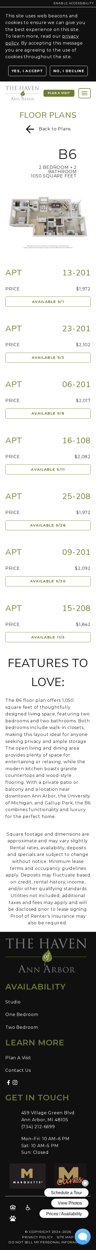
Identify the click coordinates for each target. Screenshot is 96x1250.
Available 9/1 (48, 301)
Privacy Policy (37, 1237)
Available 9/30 (48, 581)
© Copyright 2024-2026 (48, 1232)
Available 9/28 (48, 525)
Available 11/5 (48, 637)
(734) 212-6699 (38, 1126)
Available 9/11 (48, 469)
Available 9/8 (48, 413)
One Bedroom (21, 1014)
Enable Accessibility (74, 3)
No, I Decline (68, 71)
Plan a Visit (59, 93)
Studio (13, 1001)
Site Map (65, 1237)
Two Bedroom (21, 1027)
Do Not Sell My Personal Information (48, 1242)
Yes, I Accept (27, 71)
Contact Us (18, 1070)
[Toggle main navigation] (84, 93)
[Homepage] (22, 88)
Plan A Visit (18, 1057)
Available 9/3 (48, 357)
